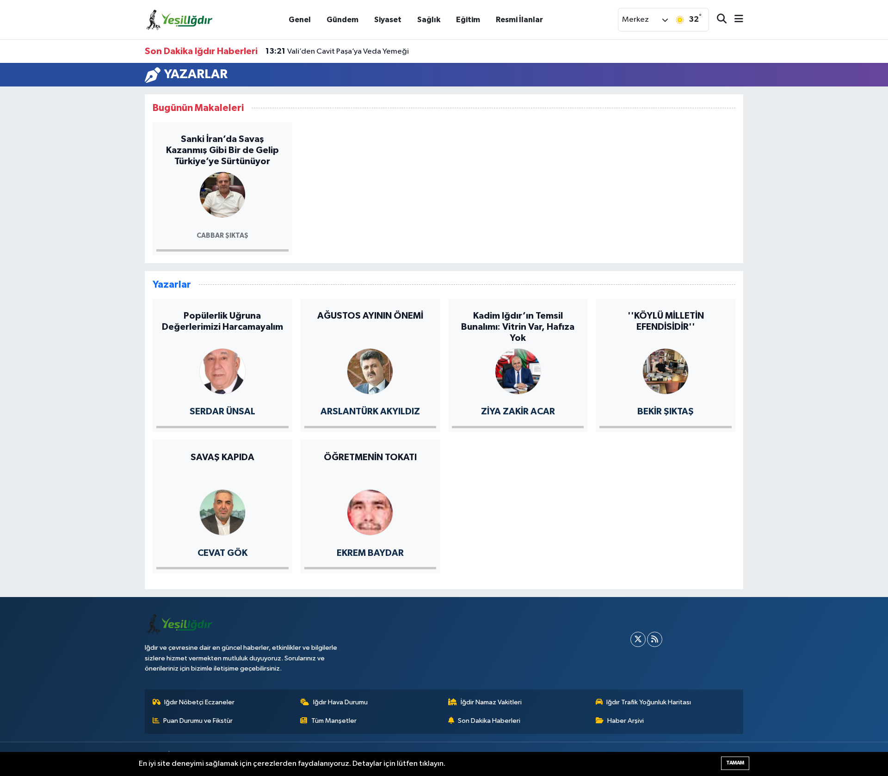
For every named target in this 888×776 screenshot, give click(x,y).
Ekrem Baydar (370, 553)
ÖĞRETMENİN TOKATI (370, 457)
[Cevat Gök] (222, 512)
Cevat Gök (222, 553)
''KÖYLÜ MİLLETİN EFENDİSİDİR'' (666, 321)
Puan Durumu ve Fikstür (198, 720)
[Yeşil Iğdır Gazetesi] (179, 19)
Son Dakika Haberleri (489, 720)
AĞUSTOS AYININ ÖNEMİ (370, 315)
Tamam (735, 762)
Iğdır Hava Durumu (340, 702)
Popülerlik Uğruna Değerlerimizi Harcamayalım (222, 321)
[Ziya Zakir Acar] (518, 371)
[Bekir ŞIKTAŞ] (665, 371)
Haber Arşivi (625, 720)
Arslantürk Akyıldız (370, 411)
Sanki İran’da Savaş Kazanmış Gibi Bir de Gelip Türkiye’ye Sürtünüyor (222, 150)
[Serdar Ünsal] (222, 371)
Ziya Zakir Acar (518, 411)
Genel (300, 20)
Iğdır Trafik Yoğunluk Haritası (648, 702)
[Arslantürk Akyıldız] (370, 371)
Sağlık (428, 20)
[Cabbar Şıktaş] (222, 194)
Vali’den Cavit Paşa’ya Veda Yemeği (337, 51)
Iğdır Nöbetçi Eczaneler (199, 702)
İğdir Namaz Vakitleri (491, 702)
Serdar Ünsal (222, 411)
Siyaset (387, 20)
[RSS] (654, 639)
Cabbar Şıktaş (222, 235)
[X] (638, 639)
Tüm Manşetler (334, 720)
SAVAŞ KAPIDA (222, 457)
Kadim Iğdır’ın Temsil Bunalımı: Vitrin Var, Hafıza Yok (517, 327)
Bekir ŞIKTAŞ (665, 411)
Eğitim (468, 20)
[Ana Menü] (735, 20)
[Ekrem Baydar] (370, 512)
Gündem (342, 20)
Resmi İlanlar (519, 20)
